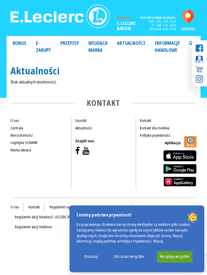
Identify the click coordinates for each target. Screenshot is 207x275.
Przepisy (69, 43)
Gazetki (81, 120)
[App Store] (179, 155)
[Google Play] (179, 169)
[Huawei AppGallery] (179, 181)
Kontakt (145, 120)
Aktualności (131, 43)
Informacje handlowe (167, 47)
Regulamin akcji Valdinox (33, 227)
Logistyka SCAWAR (24, 142)
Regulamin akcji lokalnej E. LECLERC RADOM (47, 217)
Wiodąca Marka (98, 47)
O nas (15, 120)
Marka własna (21, 150)
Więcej (158, 241)
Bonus (19, 43)
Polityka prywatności (155, 135)
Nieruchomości (22, 135)
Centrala (17, 128)
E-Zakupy (43, 47)
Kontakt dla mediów (154, 128)
